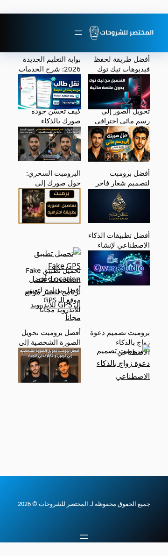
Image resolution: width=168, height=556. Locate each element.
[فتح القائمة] (78, 32)
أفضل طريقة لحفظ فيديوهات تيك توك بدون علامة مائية (122, 68)
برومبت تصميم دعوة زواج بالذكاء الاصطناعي (120, 342)
